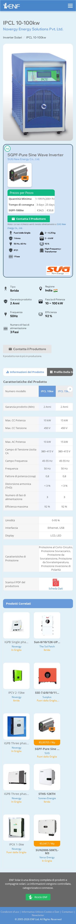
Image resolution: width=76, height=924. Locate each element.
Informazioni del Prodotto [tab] (26, 372)
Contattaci (67, 911)
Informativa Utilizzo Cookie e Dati (40, 911)
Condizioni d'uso (10, 911)
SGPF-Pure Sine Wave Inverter (35, 155)
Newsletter (38, 915)
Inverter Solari (12, 37)
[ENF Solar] (11, 7)
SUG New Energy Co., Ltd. (23, 159)
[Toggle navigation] (70, 3)
